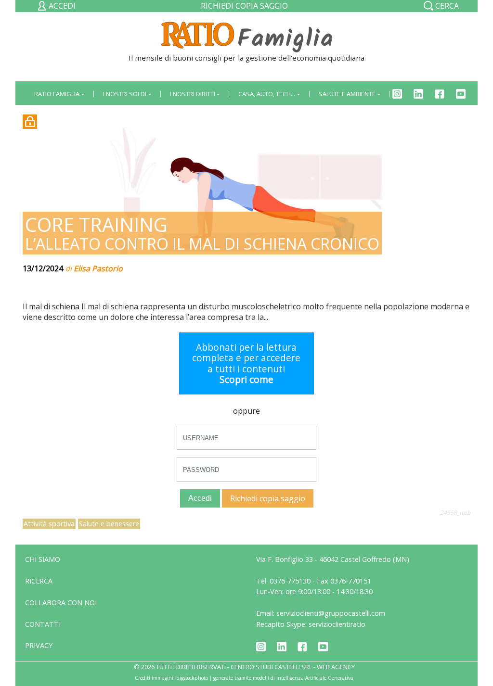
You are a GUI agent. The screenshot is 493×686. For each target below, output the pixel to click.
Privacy (38, 645)
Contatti (43, 624)
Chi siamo (42, 559)
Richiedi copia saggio (244, 5)
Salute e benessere (109, 523)
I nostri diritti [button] (192, 93)
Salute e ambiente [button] (347, 93)
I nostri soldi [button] (124, 93)
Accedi (200, 498)
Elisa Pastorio (98, 268)
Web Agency (336, 666)
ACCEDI (61, 5)
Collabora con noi (61, 602)
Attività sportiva (49, 523)
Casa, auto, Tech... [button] (266, 93)
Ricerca (38, 580)
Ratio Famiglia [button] (56, 93)
